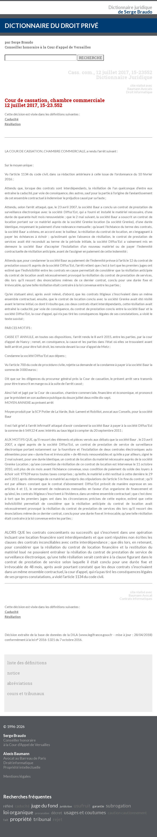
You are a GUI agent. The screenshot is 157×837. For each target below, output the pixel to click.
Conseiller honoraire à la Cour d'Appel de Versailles (26, 740)
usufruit (82, 805)
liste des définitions (27, 662)
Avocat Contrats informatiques (136, 596)
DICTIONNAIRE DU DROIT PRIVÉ (51, 25)
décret (56, 813)
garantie (98, 806)
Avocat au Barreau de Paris (24, 758)
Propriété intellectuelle (21, 767)
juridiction (66, 806)
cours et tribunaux (25, 693)
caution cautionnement (127, 813)
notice (13, 673)
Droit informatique (18, 762)
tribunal (42, 819)
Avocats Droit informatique (139, 90)
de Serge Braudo (135, 12)
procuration (42, 813)
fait (5, 820)
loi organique (18, 812)
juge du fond (44, 805)
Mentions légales (17, 776)
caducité (22, 806)
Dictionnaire (120, 7)
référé (8, 806)
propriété (20, 819)
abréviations (19, 683)
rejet (57, 819)
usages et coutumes (85, 812)
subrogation (118, 805)
